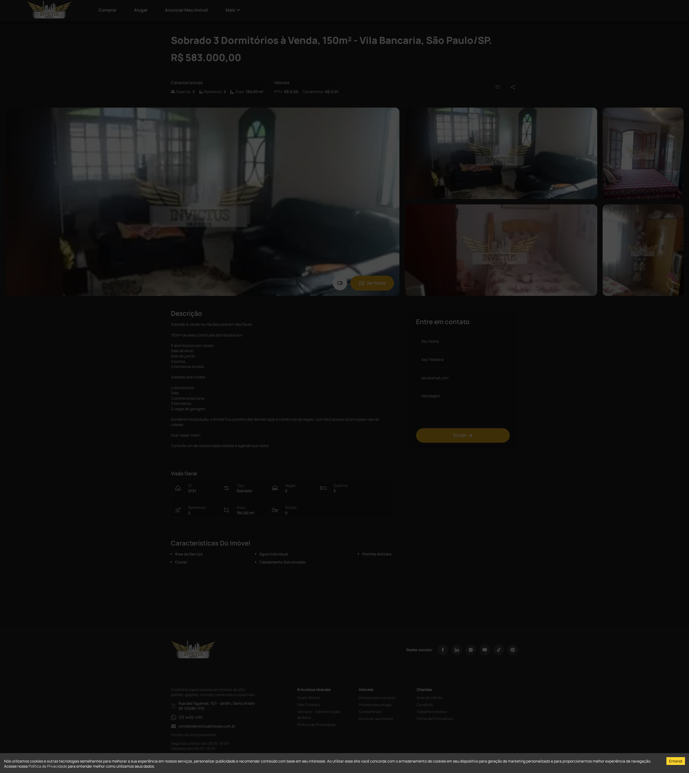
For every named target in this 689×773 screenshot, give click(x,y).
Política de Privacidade (48, 766)
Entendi (675, 761)
